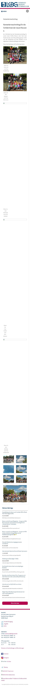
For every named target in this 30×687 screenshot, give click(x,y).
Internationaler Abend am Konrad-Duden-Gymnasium (14, 551)
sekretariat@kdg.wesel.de (11, 633)
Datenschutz (11, 674)
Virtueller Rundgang (8, 621)
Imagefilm (5, 623)
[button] (4, 11)
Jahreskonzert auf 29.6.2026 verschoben (11, 584)
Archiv (4, 626)
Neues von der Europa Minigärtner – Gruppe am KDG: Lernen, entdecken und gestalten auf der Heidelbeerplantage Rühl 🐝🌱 (14, 533)
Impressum (10, 671)
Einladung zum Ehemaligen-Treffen (10, 558)
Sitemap (5, 667)
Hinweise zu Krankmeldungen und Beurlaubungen (12, 648)
